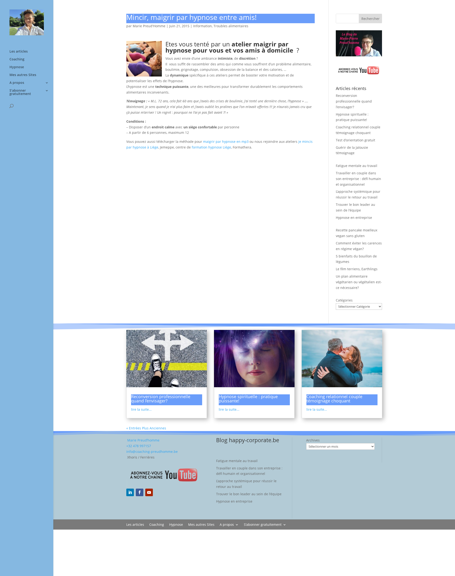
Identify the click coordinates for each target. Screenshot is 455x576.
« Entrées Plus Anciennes (146, 428)
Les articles (18, 52)
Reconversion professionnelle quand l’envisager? (354, 101)
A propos (16, 83)
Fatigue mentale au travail (356, 165)
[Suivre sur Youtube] (149, 492)
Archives (313, 440)
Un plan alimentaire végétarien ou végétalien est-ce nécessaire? (359, 282)
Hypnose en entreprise (354, 217)
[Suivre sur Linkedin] (130, 492)
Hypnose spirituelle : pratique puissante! (248, 399)
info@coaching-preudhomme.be (152, 451)
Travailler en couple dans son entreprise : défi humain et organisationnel (358, 179)
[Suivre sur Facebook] (139, 492)
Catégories (344, 300)
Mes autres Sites (22, 75)
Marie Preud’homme (142, 440)
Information (202, 26)
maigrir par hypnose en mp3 (226, 141)
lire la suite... (141, 409)
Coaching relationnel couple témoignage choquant (334, 399)
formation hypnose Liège (211, 147)
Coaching (16, 59)
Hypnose (16, 67)
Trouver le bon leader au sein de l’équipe (249, 494)
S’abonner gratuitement (20, 92)
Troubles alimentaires (231, 26)
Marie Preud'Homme (149, 26)
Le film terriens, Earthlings (357, 269)
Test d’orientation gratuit (355, 140)
